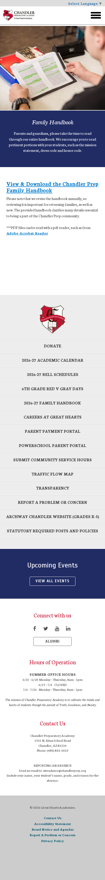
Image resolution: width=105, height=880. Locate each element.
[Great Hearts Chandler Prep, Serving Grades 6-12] (37, 15)
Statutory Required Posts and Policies (52, 530)
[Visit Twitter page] (46, 628)
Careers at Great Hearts (53, 416)
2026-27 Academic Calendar (52, 360)
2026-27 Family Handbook (52, 402)
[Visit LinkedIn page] (68, 628)
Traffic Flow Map (52, 474)
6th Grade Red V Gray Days (52, 388)
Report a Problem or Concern (52, 502)
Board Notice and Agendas (53, 829)
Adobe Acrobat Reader (27, 233)
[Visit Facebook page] (34, 628)
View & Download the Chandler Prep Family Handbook (52, 187)
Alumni (52, 641)
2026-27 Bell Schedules (52, 374)
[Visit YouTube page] (57, 628)
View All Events (52, 581)
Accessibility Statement (52, 823)
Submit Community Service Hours (52, 459)
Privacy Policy (52, 840)
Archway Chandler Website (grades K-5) (52, 516)
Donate (52, 345)
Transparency (52, 488)
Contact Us (52, 818)
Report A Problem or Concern (52, 835)
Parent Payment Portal (52, 431)
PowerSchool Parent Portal (52, 445)
